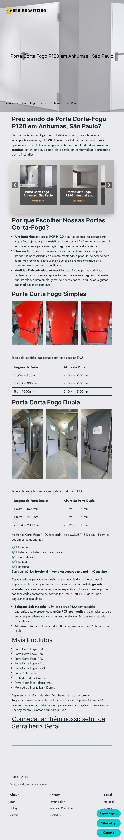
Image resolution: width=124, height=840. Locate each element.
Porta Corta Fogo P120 (30, 663)
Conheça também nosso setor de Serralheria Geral (58, 722)
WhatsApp (108, 823)
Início (7, 103)
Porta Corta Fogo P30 (29, 649)
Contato (108, 832)
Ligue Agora (109, 813)
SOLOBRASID (79, 534)
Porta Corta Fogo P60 (29, 653)
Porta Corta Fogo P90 (29, 658)
